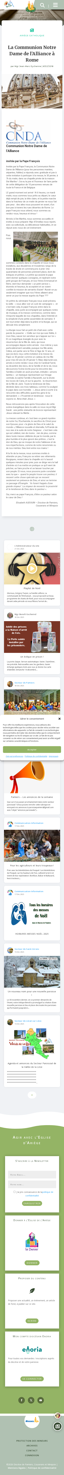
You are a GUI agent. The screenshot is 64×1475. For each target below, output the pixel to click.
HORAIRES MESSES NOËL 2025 (32, 933)
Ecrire (32, 1320)
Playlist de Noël (32, 588)
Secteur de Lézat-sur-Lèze (28, 1021)
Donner (32, 1262)
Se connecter (32, 1378)
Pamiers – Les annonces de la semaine (32, 797)
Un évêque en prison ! (32, 656)
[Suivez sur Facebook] (21, 1400)
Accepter (32, 749)
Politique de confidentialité (36, 756)
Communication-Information (29, 823)
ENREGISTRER (32, 1203)
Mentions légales (17, 1467)
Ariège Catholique (32, 35)
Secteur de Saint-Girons (27, 949)
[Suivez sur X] (31, 1400)
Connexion (32, 1455)
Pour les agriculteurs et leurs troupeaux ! (32, 865)
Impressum (53, 756)
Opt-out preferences (14, 756)
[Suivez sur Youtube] (40, 1400)
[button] (59, 718)
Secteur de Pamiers (25, 682)
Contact (32, 1450)
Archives (32, 1445)
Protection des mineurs (32, 1440)
